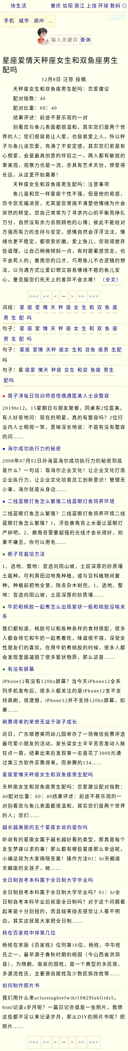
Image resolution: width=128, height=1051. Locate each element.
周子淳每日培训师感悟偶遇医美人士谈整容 (59, 395)
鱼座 (95, 369)
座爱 (30, 369)
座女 (64, 349)
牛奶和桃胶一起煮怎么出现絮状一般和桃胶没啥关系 (64, 611)
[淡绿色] (121, 17)
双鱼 (90, 349)
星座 (25, 349)
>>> (94, 296)
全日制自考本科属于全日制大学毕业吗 (47, 880)
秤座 (56, 369)
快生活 (19, 5)
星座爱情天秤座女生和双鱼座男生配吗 (47, 774)
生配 (116, 349)
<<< (34, 296)
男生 (109, 369)
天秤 (51, 349)
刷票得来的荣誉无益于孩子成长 (39, 721)
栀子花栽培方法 (26, 554)
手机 (9, 20)
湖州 (39, 20)
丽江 (79, 5)
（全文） (110, 279)
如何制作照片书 (21, 985)
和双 (82, 369)
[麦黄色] (108, 17)
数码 (115, 5)
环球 (103, 5)
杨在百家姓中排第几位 (29, 932)
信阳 (68, 5)
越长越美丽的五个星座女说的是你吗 (45, 827)
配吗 (9, 380)
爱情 (38, 349)
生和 (77, 349)
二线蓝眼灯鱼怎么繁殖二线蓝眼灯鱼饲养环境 (61, 501)
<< (46, 296)
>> (81, 296)
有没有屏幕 (21, 669)
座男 (103, 349)
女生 (69, 369)
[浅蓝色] (115, 17)
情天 (43, 369)
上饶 (91, 5)
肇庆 (56, 5)
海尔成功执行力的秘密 (34, 448)
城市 (24, 20)
